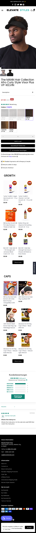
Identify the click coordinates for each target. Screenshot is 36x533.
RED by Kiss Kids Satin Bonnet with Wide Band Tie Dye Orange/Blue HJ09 (9, 300)
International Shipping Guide (9, 480)
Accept (29, 527)
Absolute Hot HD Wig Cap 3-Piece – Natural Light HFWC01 (25, 351)
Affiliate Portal (5, 477)
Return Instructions (6, 469)
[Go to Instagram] (15, 4)
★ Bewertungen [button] (34, 268)
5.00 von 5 (22, 378)
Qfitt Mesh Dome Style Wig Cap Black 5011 (26, 298)
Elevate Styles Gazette (7, 482)
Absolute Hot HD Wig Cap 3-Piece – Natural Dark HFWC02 (10, 351)
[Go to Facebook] (13, 4)
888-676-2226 (12, 449)
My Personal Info (6, 498)
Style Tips (4, 474)
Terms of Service (6, 501)
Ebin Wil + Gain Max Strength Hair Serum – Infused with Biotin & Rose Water (25, 251)
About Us (3, 463)
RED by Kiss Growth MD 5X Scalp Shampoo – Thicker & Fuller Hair (10, 225)
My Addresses (5, 495)
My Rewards (4, 490)
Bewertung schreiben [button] (18, 396)
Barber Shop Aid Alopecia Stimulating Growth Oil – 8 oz (25, 225)
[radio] (5, 115)
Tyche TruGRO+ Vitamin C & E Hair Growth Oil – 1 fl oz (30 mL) (25, 199)
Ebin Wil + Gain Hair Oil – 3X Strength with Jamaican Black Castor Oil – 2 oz (10, 251)
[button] (5, 104)
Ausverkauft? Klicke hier (18, 146)
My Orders (4, 493)
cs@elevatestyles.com (7, 455)
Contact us (4, 466)
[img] (5, 413)
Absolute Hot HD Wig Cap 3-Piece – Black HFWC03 (25, 326)
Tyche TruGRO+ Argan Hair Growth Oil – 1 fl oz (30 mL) (10, 198)
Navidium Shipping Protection (9, 472)
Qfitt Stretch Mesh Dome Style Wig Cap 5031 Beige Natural (9, 326)
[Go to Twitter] (18, 4)
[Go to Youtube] (21, 4)
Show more (18, 262)
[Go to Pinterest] (23, 4)
